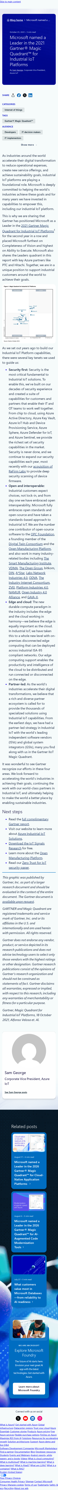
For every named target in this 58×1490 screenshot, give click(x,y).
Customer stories (18, 1431)
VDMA (13, 568)
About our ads (21, 1488)
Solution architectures (18, 1441)
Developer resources (46, 1451)
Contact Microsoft (43, 1481)
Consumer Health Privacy (12, 1481)
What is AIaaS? (22, 1465)
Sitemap (30, 1481)
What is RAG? (17, 1468)
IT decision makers (31, 132)
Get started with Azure (26, 1424)
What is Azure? (7, 1424)
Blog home (16, 20)
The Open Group (31, 568)
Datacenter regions (23, 1428)
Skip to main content (10, 1)
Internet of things (13, 110)
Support (34, 1441)
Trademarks (43, 1485)
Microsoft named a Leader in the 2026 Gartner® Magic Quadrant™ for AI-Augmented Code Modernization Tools (26, 1234)
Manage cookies (16, 1485)
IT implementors (13, 138)
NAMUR (14, 592)
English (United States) (11, 1472)
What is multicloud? (9, 1462)
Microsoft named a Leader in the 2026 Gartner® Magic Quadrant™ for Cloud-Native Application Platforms (29, 1172)
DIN (11, 573)
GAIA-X (32, 597)
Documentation (22, 1451)
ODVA (33, 578)
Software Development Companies (17, 1448)
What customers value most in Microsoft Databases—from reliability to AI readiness (28, 1293)
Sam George (17, 70)
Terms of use (30, 1485)
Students (4, 1455)
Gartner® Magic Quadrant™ (19, 121)
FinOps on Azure (48, 1435)
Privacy (4, 1485)
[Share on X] (25, 95)
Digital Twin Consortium (26, 544)
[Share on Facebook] (19, 95)
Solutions (26, 1438)
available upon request (18, 902)
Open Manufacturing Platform (30, 549)
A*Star (20, 573)
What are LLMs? (38, 1465)
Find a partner (7, 1451)
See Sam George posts (16, 1092)
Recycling (9, 1488)
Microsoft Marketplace (46, 1448)
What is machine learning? (33, 1462)
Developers (10, 132)
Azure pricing (43, 1431)
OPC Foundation (42, 534)
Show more (27, 144)
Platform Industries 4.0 (32, 587)
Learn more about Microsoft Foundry (29, 1388)
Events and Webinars (20, 1455)
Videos (24, 1458)
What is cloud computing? (41, 1458)
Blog (33, 1451)
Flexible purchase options (27, 1435)
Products (31, 1431)
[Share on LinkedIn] (30, 95)
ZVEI (12, 587)
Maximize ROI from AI (11, 1438)
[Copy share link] (13, 95)
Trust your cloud (42, 1428)
